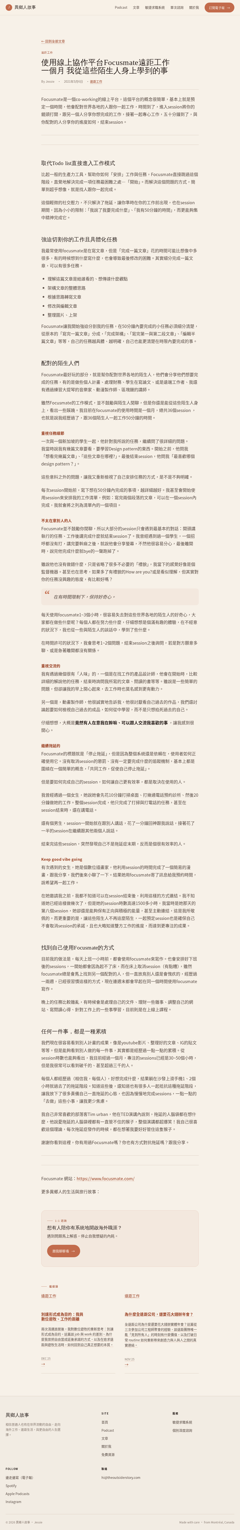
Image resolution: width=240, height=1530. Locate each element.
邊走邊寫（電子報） (20, 1477)
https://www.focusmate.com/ (106, 1178)
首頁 (104, 1422)
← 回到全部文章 (53, 41)
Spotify (11, 1485)
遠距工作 (96, 81)
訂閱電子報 (219, 7)
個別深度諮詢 (182, 1430)
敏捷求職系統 (155, 7)
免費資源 (108, 1454)
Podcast (121, 7)
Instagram (13, 1501)
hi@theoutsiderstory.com (120, 1477)
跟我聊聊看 (63, 1251)
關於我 (194, 7)
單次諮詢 (177, 7)
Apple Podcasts (18, 1493)
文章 (136, 7)
